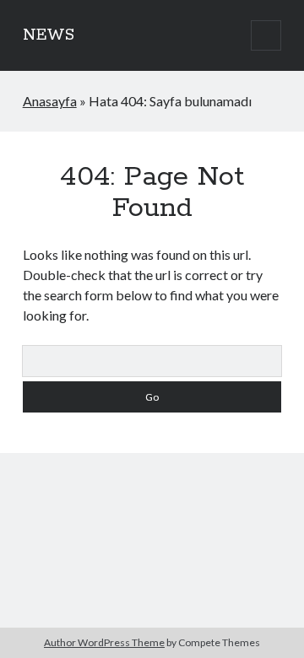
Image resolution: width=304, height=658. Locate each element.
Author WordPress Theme (104, 642)
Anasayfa (50, 101)
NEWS (48, 35)
